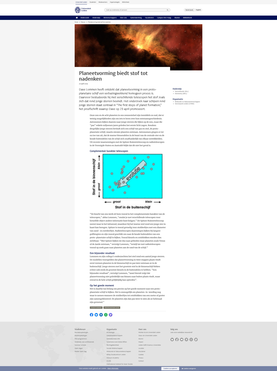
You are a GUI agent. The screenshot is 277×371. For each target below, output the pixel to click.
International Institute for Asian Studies (120, 364)
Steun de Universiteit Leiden (147, 336)
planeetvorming (96, 307)
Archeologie (110, 332)
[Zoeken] (167, 10)
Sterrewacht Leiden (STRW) (184, 104)
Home (76, 22)
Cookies (141, 355)
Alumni (177, 18)
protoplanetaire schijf (112, 307)
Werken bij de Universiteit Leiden (149, 332)
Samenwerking (136, 18)
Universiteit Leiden (81, 2)
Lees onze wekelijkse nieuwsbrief (181, 332)
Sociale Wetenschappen (114, 348)
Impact (140, 342)
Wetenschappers (110, 18)
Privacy (140, 358)
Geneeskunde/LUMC (113, 339)
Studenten (93, 2)
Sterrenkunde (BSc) (182, 91)
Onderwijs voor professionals (84, 342)
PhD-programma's (81, 339)
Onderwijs (96, 18)
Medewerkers (103, 2)
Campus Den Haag (164, 18)
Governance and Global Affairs (117, 342)
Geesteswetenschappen (114, 336)
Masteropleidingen (81, 336)
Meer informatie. (113, 368)
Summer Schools (80, 345)
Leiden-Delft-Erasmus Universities (149, 345)
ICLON (109, 361)
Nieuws (83, 22)
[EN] (198, 10)
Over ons (123, 18)
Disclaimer (141, 351)
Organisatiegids (115, 2)
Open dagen (79, 348)
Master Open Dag (80, 351)
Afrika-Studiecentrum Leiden (116, 355)
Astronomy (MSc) (181, 94)
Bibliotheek (125, 2)
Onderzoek (85, 18)
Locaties (141, 348)
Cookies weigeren (189, 369)
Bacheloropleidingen (81, 332)
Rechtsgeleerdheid (113, 345)
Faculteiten (149, 18)
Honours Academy (113, 358)
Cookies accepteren (170, 369)
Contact (141, 361)
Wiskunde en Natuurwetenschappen (187, 102)
